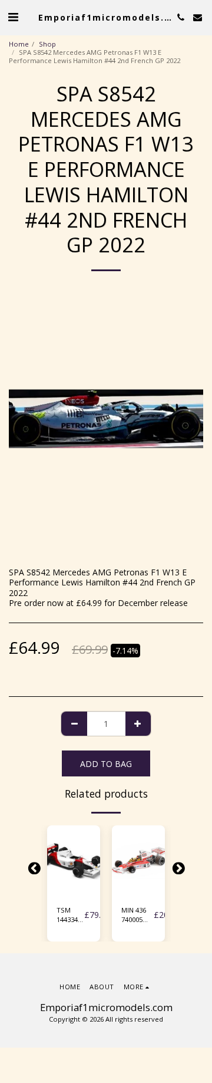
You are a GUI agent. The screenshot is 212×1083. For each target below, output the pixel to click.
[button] (13, 17)
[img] (73, 860)
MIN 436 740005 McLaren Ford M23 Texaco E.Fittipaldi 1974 (137, 916)
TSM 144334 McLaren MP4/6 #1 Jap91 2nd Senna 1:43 (70, 916)
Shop (47, 43)
